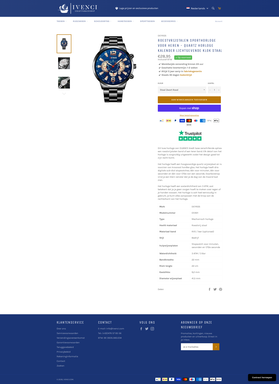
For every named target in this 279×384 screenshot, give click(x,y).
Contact (61, 361)
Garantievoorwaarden (68, 342)
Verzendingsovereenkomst (71, 337)
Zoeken (60, 365)
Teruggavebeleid (65, 347)
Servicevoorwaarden (67, 333)
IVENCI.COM (68, 379)
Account (218, 21)
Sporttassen (147, 21)
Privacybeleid (63, 351)
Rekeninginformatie (67, 356)
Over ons (61, 328)
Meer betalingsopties (189, 115)
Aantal (211, 83)
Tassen (61, 21)
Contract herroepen (262, 377)
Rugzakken (79, 21)
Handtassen (125, 21)
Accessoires (168, 21)
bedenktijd (186, 75)
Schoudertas (102, 21)
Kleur (160, 83)
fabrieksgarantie (193, 71)
